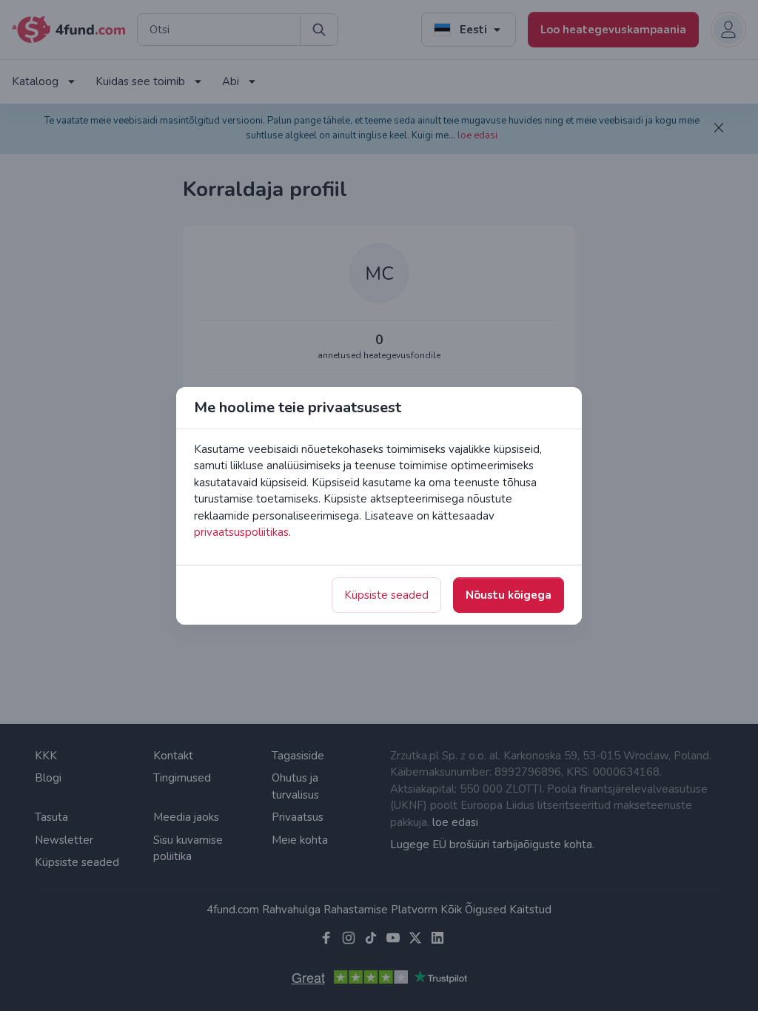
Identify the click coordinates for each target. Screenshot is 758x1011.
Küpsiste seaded (386, 595)
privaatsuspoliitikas (241, 532)
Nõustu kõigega (508, 595)
